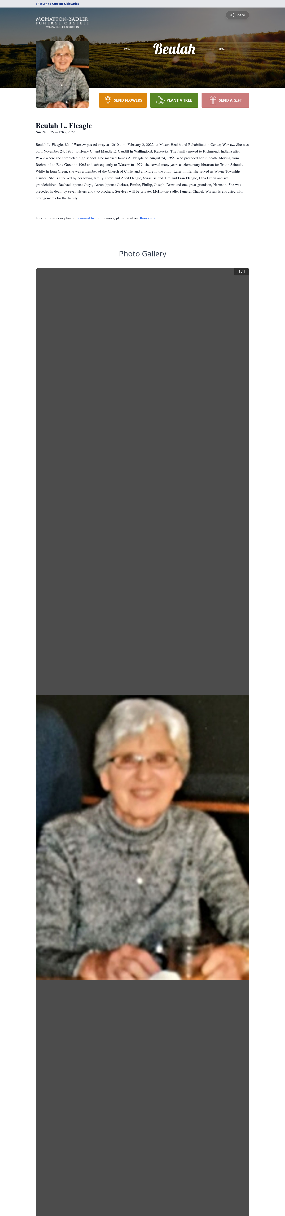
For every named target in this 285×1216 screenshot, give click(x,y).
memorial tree (86, 217)
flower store (149, 217)
